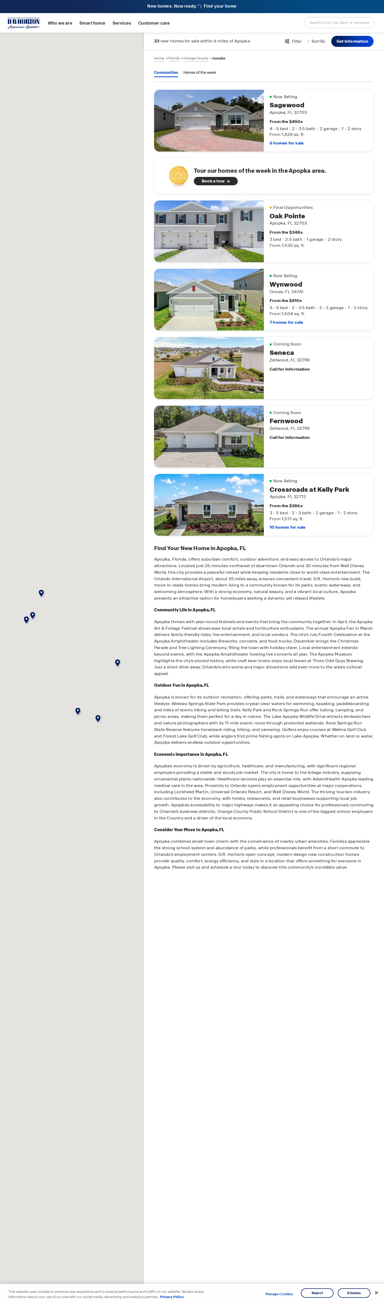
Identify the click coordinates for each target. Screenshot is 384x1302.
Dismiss (354, 1293)
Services (122, 23)
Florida (173, 58)
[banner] (192, 6)
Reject (317, 1293)
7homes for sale (286, 322)
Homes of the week (199, 72)
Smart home (92, 23)
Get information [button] (352, 41)
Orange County (196, 58)
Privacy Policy (172, 1296)
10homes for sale (287, 527)
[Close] (376, 1292)
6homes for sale (287, 143)
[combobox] (339, 22)
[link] (264, 176)
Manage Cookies (279, 1294)
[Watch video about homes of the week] (176, 174)
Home (159, 58)
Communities (166, 72)
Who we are (60, 23)
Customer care (154, 23)
